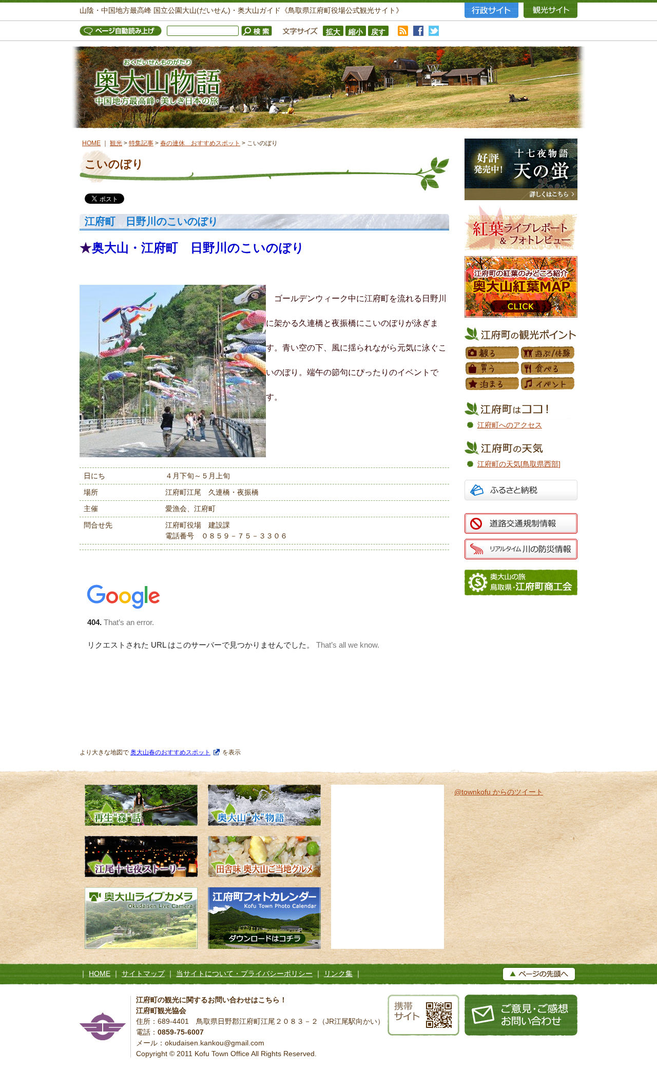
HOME (91, 143)
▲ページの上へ (538, 974)
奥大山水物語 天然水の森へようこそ (264, 805)
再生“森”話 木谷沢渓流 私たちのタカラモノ (141, 805)
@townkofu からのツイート (498, 792)
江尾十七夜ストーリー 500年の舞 (141, 856)
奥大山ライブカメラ (141, 918)
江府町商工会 (521, 582)
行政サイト (491, 10)
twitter (434, 31)
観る (493, 353)
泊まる (493, 384)
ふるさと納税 (521, 491)
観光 (116, 143)
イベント (548, 384)
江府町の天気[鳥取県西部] (519, 464)
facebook (418, 31)
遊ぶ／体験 (548, 353)
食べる (548, 368)
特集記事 (141, 143)
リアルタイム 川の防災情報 (521, 549)
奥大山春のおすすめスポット (170, 752)
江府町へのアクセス (509, 425)
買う (493, 368)
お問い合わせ (521, 1015)
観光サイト (550, 10)
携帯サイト (423, 1015)
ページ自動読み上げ (123, 31)
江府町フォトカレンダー (264, 918)
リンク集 (338, 973)
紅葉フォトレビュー (521, 228)
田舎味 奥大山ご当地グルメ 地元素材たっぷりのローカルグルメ (264, 856)
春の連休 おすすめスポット (200, 143)
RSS (403, 31)
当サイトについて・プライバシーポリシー (244, 973)
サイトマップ (143, 973)
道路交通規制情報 (521, 523)
